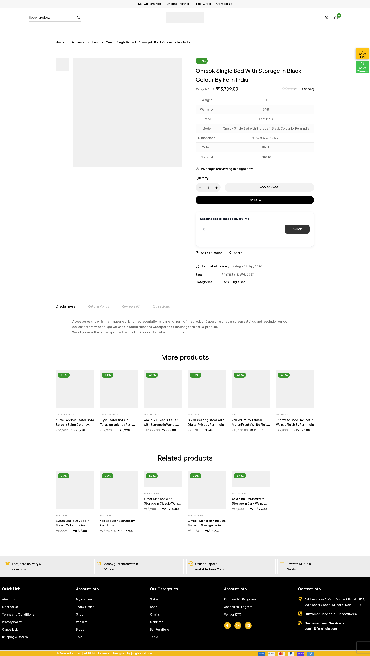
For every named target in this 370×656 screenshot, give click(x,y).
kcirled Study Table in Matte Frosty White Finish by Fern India (250, 424)
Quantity (202, 178)
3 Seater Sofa (65, 414)
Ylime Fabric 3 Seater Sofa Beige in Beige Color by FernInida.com (75, 424)
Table (235, 414)
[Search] (79, 17)
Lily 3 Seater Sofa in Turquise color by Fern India (116, 424)
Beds (95, 42)
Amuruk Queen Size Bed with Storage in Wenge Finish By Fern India (161, 424)
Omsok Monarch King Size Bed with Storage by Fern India (207, 525)
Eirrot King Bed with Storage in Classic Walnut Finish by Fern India (162, 503)
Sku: (199, 275)
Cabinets (282, 414)
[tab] (65, 306)
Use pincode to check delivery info (225, 218)
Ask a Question (212, 253)
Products (78, 42)
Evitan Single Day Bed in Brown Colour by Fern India (72, 525)
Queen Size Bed (153, 414)
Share (238, 253)
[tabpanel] (185, 327)
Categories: (204, 282)
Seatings (194, 414)
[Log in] (326, 17)
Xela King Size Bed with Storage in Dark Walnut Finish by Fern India (248, 503)
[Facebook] (227, 625)
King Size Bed (152, 493)
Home (60, 42)
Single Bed (238, 282)
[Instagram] (237, 625)
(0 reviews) (306, 89)
